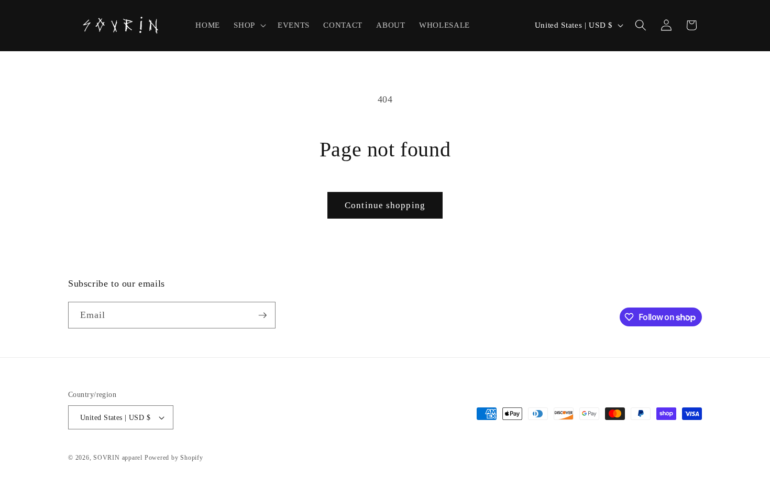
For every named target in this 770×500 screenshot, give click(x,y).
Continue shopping (385, 205)
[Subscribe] (262, 315)
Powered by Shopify (174, 457)
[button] (249, 25)
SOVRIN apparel (117, 457)
